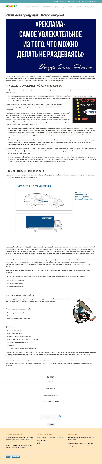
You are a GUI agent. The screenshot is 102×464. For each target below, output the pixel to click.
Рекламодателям (89, 6)
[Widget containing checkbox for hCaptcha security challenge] (51, 417)
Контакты (79, 6)
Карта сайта (71, 447)
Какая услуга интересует (51, 395)
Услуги (70, 6)
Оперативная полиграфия (51, 6)
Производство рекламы (32, 6)
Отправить (51, 424)
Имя (51, 382)
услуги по (38, 260)
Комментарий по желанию (51, 401)
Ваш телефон (51, 388)
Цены (64, 6)
